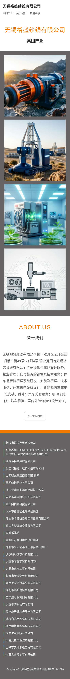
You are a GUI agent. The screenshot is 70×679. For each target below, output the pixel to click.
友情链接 (35, 13)
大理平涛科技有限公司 (19, 604)
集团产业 (8, 13)
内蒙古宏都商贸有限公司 (21, 654)
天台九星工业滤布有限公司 (22, 640)
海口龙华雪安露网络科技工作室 (25, 489)
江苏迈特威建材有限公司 (21, 461)
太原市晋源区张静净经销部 (22, 511)
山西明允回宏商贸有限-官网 (22, 475)
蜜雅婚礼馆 (12, 532)
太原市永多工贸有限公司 (21, 568)
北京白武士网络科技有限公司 (23, 618)
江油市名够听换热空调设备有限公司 (27, 518)
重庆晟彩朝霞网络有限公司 (22, 597)
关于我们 (21, 13)
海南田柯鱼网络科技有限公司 (23, 626)
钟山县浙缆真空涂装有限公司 (23, 525)
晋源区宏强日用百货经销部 (22, 540)
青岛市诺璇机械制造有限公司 (23, 497)
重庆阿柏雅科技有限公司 (21, 504)
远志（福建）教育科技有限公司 (25, 468)
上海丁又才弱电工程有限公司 (23, 647)
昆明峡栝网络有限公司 (19, 482)
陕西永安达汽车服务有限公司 (23, 583)
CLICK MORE (35, 416)
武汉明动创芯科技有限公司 (22, 554)
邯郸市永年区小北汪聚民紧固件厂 (26, 547)
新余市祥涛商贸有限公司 (21, 442)
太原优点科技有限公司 (19, 633)
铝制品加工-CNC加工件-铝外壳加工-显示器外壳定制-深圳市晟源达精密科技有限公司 (36, 452)
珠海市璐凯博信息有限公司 (22, 590)
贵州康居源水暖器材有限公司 (23, 611)
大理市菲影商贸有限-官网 (21, 561)
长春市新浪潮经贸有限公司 (22, 575)
